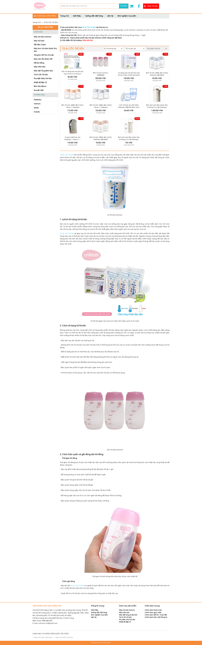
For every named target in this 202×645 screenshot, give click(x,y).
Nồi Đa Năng (39, 63)
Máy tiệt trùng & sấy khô (128, 615)
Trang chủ (64, 16)
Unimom (37, 104)
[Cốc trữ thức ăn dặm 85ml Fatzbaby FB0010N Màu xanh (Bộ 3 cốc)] (129, 94)
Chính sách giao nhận (153, 612)
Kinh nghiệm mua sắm (126, 16)
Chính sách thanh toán (153, 610)
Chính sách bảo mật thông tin (156, 617)
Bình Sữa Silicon (40, 86)
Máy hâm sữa (124, 612)
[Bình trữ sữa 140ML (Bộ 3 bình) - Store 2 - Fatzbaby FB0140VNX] (101, 94)
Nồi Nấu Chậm (40, 45)
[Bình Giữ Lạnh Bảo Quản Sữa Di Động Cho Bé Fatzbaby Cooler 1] (157, 94)
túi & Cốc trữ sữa (89, 27)
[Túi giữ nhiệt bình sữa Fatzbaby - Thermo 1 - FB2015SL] (72, 126)
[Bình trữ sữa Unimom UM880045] (101, 62)
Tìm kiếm (123, 6)
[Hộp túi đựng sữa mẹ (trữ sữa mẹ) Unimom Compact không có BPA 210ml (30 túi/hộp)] (72, 61)
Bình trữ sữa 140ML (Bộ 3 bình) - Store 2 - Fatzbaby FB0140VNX (101, 107)
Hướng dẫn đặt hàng (94, 16)
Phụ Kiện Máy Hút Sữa (43, 78)
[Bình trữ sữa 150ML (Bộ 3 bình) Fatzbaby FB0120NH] (101, 126)
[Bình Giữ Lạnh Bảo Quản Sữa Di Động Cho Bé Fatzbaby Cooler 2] (129, 126)
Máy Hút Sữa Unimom (42, 37)
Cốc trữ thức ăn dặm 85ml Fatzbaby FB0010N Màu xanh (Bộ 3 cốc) (128, 107)
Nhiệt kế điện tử (125, 622)
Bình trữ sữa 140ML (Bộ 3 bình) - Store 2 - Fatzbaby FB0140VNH (72, 107)
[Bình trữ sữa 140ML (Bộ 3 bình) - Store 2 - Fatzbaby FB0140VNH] (72, 94)
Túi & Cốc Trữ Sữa (51, 22)
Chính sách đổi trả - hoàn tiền (156, 615)
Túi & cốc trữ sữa (66, 155)
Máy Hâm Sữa (39, 67)
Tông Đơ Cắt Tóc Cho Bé (44, 55)
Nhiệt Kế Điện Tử (40, 82)
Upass (36, 108)
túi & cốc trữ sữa (77, 585)
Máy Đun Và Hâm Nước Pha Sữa (45, 50)
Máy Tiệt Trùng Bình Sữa (43, 71)
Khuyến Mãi (38, 90)
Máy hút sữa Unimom (127, 610)
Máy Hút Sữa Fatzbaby (43, 637)
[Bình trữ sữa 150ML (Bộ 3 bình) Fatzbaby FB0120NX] (157, 62)
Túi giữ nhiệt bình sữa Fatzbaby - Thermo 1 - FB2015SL (72, 140)
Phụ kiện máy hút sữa (127, 619)
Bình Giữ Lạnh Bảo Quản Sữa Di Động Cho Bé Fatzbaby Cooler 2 (128, 140)
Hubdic (37, 112)
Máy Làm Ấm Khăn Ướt (43, 59)
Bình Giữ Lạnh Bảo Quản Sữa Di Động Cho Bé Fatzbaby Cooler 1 (157, 107)
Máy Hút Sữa (39, 41)
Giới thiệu (77, 16)
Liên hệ (110, 16)
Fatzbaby (37, 100)
